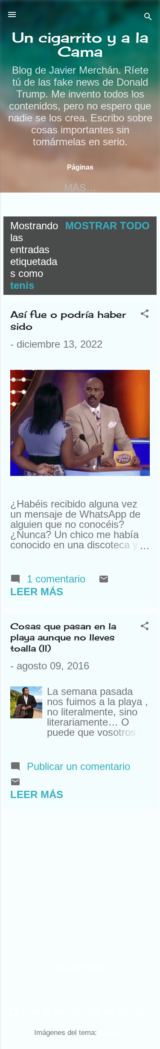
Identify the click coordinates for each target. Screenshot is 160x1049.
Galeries (112, 1033)
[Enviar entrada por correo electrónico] (104, 580)
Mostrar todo (107, 225)
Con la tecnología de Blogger (85, 1011)
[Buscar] (148, 17)
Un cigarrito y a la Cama (80, 44)
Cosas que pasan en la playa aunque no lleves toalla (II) (63, 637)
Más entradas (80, 968)
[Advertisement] (80, 874)
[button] (145, 314)
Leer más (36, 591)
